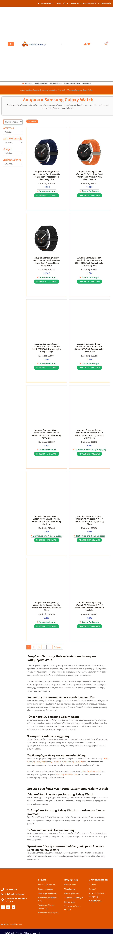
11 (50, 647)
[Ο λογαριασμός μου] (85, 44)
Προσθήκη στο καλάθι (46, 195)
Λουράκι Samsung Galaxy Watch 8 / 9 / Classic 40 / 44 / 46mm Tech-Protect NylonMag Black (89, 520)
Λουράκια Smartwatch (58, 90)
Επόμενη (57, 647)
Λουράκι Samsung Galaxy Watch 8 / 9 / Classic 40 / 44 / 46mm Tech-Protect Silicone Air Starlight (89, 606)
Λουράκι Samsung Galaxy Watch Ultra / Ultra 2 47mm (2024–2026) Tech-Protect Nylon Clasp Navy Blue (89, 261)
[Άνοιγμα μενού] (11, 44)
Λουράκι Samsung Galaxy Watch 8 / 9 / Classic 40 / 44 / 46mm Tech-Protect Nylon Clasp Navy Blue (46, 175)
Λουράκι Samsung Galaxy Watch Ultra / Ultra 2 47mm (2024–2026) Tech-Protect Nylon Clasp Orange (46, 348)
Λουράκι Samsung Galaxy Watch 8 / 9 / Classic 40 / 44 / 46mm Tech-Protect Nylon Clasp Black (46, 261)
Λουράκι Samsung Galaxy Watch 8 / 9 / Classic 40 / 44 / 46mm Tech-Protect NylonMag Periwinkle (46, 434)
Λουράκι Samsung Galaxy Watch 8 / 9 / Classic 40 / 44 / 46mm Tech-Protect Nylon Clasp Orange (89, 175)
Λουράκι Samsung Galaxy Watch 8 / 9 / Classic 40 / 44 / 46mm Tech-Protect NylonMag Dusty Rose (89, 434)
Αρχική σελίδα (25, 90)
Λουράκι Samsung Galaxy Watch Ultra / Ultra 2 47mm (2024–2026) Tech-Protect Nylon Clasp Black (89, 348)
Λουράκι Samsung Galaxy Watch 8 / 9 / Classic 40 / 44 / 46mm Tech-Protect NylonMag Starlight (46, 520)
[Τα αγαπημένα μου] (89, 44)
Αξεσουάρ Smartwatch (40, 90)
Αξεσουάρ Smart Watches (66, 774)
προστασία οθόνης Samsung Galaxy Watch (68, 762)
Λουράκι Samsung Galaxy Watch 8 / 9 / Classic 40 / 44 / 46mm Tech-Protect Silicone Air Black (46, 606)
